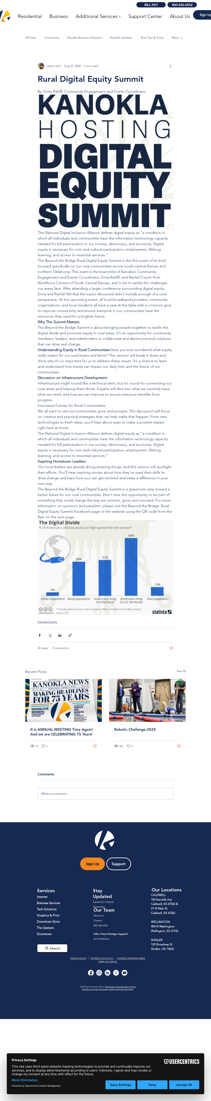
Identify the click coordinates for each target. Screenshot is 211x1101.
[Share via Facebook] (40, 635)
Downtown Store (48, 921)
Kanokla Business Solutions (84, 37)
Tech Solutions (46, 909)
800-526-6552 (101, 925)
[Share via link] (70, 635)
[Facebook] (91, 973)
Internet (42, 897)
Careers (98, 920)
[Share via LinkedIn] (60, 635)
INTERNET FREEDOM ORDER (131, 958)
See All (181, 671)
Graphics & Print (48, 915)
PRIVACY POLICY (78, 958)
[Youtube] (124, 973)
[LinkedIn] (107, 973)
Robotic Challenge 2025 (135, 729)
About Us (99, 915)
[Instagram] (99, 973)
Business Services (48, 903)
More (175, 37)
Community (51, 37)
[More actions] (170, 66)
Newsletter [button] (99, 906)
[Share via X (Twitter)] (50, 635)
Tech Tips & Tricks (152, 37)
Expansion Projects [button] (103, 901)
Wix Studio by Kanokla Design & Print (120, 986)
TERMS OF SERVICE (107, 961)
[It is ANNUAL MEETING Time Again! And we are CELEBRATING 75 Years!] (63, 700)
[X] (116, 973)
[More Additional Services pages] (120, 16)
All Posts (30, 37)
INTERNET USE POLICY (102, 958)
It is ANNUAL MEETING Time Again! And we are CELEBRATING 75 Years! (61, 732)
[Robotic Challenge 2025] (147, 700)
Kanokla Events (47, 622)
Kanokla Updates (121, 37)
